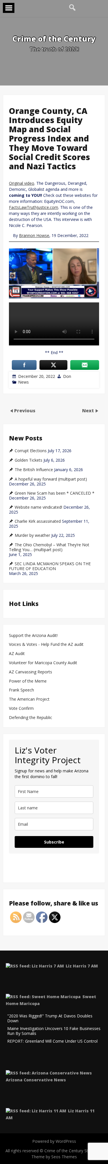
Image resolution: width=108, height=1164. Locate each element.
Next (88, 410)
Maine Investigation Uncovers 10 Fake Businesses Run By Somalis (54, 1031)
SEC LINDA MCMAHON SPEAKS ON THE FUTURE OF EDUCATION (50, 566)
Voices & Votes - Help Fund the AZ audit (46, 644)
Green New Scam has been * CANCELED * (54, 493)
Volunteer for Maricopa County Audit (43, 662)
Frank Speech (21, 690)
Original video (21, 183)
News (23, 382)
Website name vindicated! (38, 507)
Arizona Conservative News (36, 1080)
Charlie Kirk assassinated (38, 521)
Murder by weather (32, 535)
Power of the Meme (28, 681)
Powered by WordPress (54, 1141)
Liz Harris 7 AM (82, 966)
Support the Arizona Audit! (33, 635)
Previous (24, 410)
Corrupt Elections (31, 450)
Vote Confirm (21, 708)
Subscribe (54, 842)
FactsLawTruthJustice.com (33, 207)
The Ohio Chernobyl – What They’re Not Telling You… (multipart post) (49, 547)
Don (67, 376)
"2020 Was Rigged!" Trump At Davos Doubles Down (49, 1018)
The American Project (29, 699)
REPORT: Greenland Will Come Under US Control (52, 1041)
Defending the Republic (30, 717)
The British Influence (34, 469)
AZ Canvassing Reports (30, 672)
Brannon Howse (34, 235)
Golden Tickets (28, 460)
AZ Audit (17, 653)
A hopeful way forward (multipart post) (51, 479)
